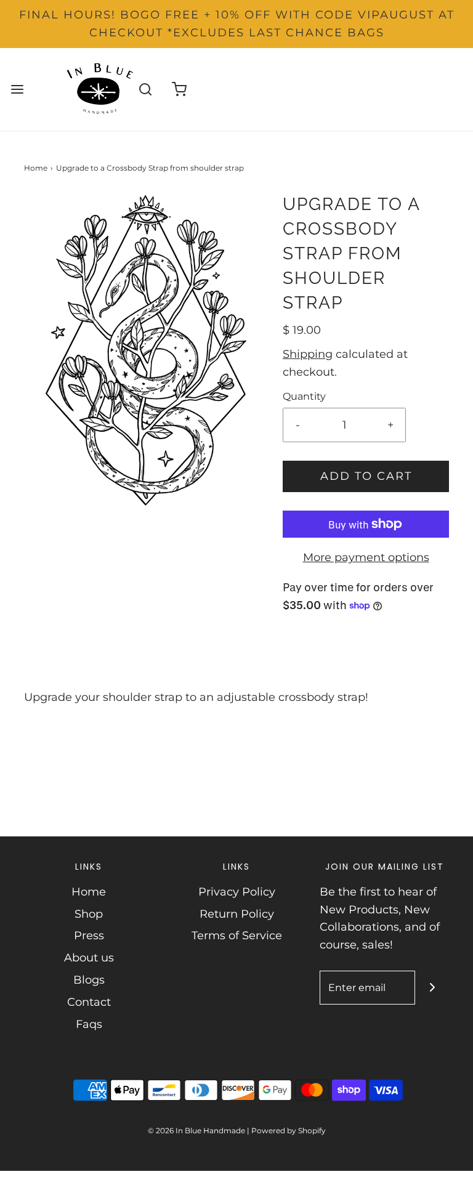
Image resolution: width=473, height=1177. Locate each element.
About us (89, 958)
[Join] (432, 988)
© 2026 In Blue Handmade (196, 1130)
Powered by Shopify (288, 1130)
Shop (89, 914)
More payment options (366, 557)
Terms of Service (237, 935)
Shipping (308, 354)
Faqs (89, 1024)
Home (35, 167)
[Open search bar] (146, 89)
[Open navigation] (17, 89)
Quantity (304, 396)
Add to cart (366, 476)
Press (89, 935)
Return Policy (237, 914)
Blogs (89, 980)
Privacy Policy (236, 892)
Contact (89, 1002)
